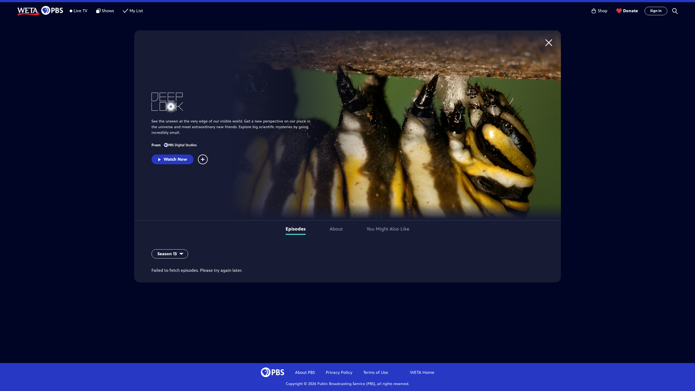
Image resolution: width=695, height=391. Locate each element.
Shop (602, 10)
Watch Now (175, 159)
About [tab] (336, 229)
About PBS (305, 372)
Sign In (656, 11)
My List (136, 10)
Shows (108, 10)
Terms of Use (375, 372)
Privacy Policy (339, 372)
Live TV (80, 10)
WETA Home (422, 372)
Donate (630, 10)
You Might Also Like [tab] (388, 229)
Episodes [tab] (296, 229)
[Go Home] (548, 42)
